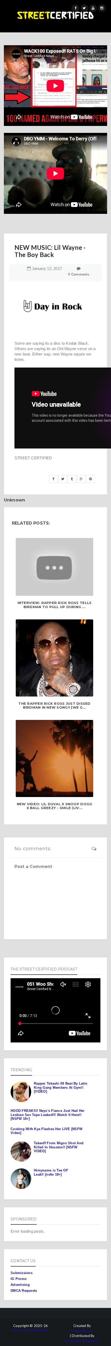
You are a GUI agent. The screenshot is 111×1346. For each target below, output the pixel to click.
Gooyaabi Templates (82, 1341)
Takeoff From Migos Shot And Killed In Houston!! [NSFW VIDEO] (58, 1147)
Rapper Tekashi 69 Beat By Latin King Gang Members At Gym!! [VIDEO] (60, 1087)
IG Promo (19, 1279)
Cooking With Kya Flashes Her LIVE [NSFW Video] (46, 1131)
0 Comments (78, 274)
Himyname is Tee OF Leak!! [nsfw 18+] (51, 1172)
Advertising (20, 1285)
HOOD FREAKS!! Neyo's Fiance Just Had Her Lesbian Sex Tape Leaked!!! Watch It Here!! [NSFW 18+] (47, 1115)
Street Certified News (30, 1330)
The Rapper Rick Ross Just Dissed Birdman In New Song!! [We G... (54, 706)
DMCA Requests (24, 1291)
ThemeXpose (82, 1331)
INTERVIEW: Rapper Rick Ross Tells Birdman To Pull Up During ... (55, 605)
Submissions (22, 1273)
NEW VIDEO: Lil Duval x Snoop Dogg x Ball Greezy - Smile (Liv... (54, 806)
